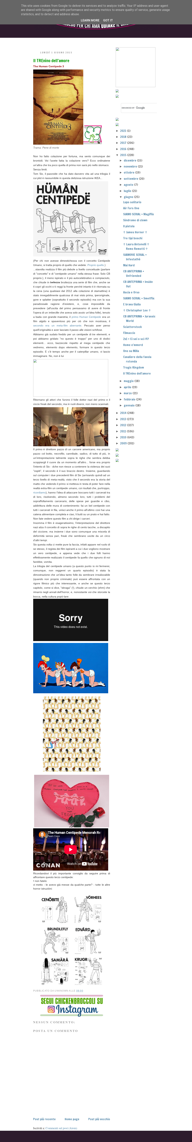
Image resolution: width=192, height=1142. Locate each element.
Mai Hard (129, 265)
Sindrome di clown (135, 220)
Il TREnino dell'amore (51, 60)
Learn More (90, 20)
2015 (123, 155)
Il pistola (128, 226)
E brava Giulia (132, 304)
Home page (72, 1119)
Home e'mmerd (133, 345)
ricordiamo (39, 492)
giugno (129, 197)
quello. (96, 265)
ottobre (129, 172)
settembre (131, 179)
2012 (123, 425)
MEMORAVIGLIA (134, 40)
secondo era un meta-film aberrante (57, 325)
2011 (123, 431)
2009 (124, 443)
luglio (128, 191)
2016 (123, 149)
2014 (123, 413)
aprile (128, 387)
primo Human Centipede (86, 316)
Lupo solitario (132, 202)
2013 (123, 419)
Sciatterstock (132, 327)
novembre (131, 166)
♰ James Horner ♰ (135, 232)
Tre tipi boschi (132, 238)
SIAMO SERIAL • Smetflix (138, 298)
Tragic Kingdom (133, 367)
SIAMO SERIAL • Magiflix (138, 214)
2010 (123, 437)
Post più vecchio (99, 1119)
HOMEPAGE (42, 40)
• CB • (103, 40)
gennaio (129, 405)
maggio (129, 381)
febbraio (130, 399)
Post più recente (44, 1119)
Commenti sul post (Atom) (61, 1128)
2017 (123, 143)
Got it (108, 20)
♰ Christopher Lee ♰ (137, 310)
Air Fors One (131, 208)
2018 (123, 137)
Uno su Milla (131, 351)
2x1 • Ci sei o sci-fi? (136, 339)
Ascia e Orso (131, 292)
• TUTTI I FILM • (73, 40)
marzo (128, 393)
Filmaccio (129, 333)
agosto (129, 185)
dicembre (130, 160)
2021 (123, 131)
